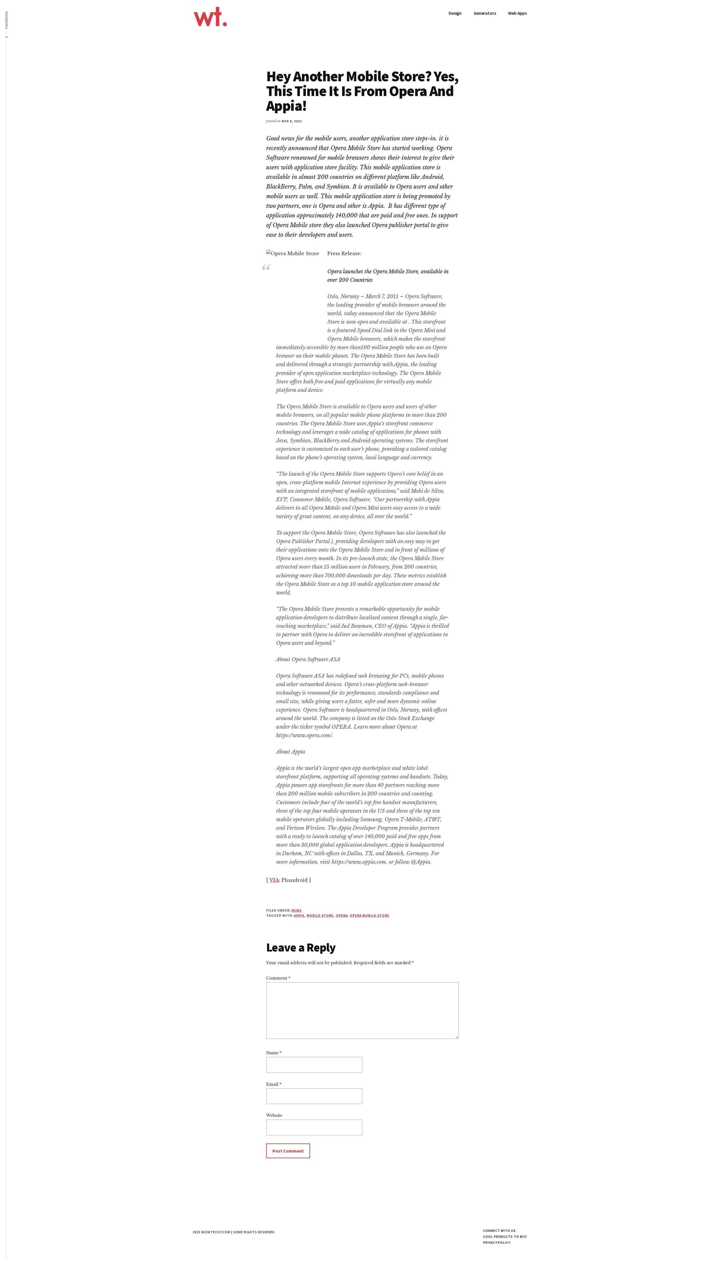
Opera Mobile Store (369, 915)
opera (342, 915)
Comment (278, 978)
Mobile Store (320, 915)
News (296, 910)
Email (274, 1084)
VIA (274, 880)
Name (274, 1052)
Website (274, 1115)
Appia (299, 915)
